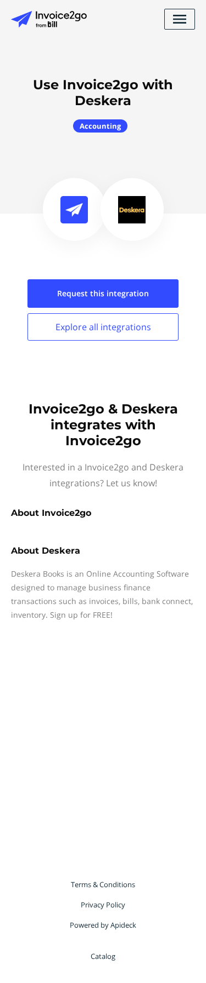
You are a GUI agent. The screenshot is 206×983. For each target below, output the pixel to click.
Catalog (103, 956)
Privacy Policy (103, 905)
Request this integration (103, 293)
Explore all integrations (103, 327)
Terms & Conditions (103, 884)
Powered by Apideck (103, 925)
